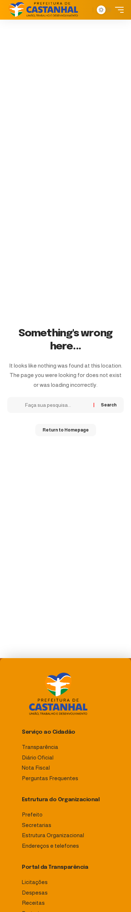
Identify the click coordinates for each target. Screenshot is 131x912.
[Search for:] (57, 405)
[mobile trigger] (117, 10)
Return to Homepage (66, 430)
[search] (85, 10)
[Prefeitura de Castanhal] (43, 9)
